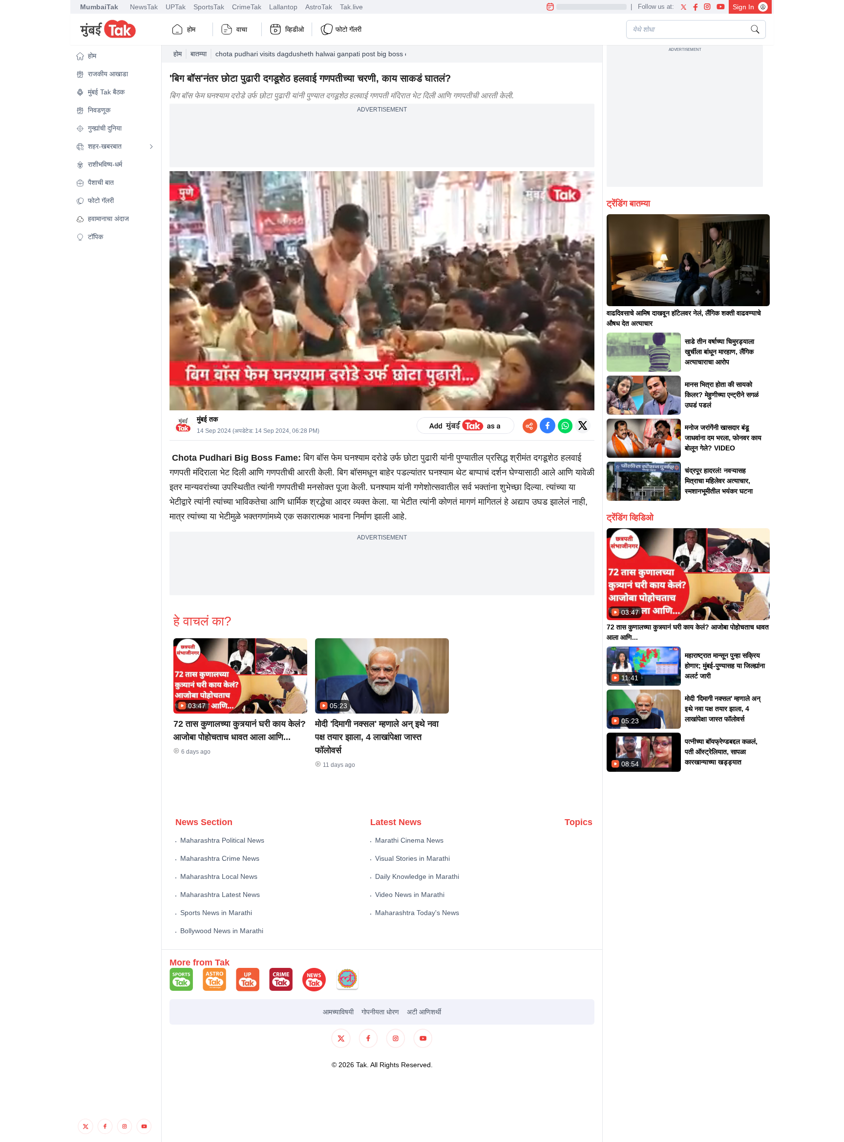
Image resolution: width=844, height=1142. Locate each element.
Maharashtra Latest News (220, 894)
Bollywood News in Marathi (221, 931)
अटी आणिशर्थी (424, 1012)
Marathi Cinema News (409, 840)
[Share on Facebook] (547, 425)
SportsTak (208, 7)
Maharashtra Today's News (417, 913)
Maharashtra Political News (222, 840)
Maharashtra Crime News (219, 858)
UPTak (176, 7)
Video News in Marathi (409, 894)
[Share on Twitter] (583, 425)
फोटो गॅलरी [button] (348, 29)
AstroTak (318, 7)
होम (191, 29)
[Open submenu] (151, 146)
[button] (114, 56)
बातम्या (198, 54)
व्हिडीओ (294, 29)
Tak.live (351, 7)
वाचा (241, 29)
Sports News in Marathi (216, 913)
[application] (381, 291)
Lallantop (283, 7)
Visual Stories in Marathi (412, 858)
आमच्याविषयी (338, 1012)
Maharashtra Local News (218, 876)
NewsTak (144, 7)
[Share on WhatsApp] (565, 425)
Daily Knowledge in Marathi (417, 876)
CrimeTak (246, 7)
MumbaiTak (99, 7)
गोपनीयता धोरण (380, 1012)
